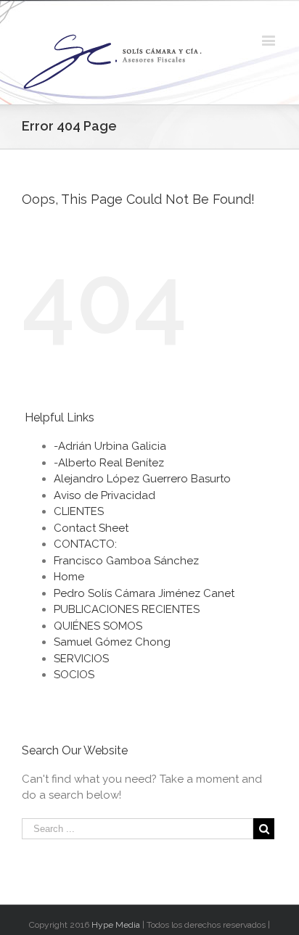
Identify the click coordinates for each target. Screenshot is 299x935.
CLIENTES (79, 511)
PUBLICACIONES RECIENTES (127, 609)
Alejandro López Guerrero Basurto (142, 478)
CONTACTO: (85, 544)
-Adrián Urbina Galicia (110, 446)
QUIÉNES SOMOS (98, 626)
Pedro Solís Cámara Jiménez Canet (144, 593)
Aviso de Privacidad (104, 495)
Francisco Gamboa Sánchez (126, 560)
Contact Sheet (91, 528)
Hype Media (115, 925)
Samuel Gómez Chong (112, 641)
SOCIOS (74, 674)
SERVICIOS (81, 658)
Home (69, 576)
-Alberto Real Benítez (109, 462)
